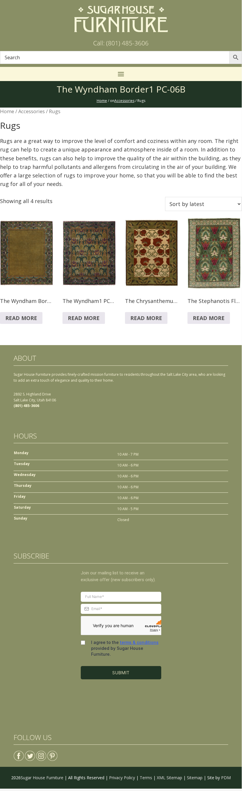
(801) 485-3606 (26, 405)
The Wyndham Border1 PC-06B (121, 89)
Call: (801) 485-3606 (121, 43)
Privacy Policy (122, 777)
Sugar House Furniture (42, 777)
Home (7, 111)
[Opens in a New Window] (19, 753)
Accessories (31, 111)
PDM (226, 777)
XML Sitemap (169, 777)
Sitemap (195, 777)
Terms (146, 777)
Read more (21, 318)
